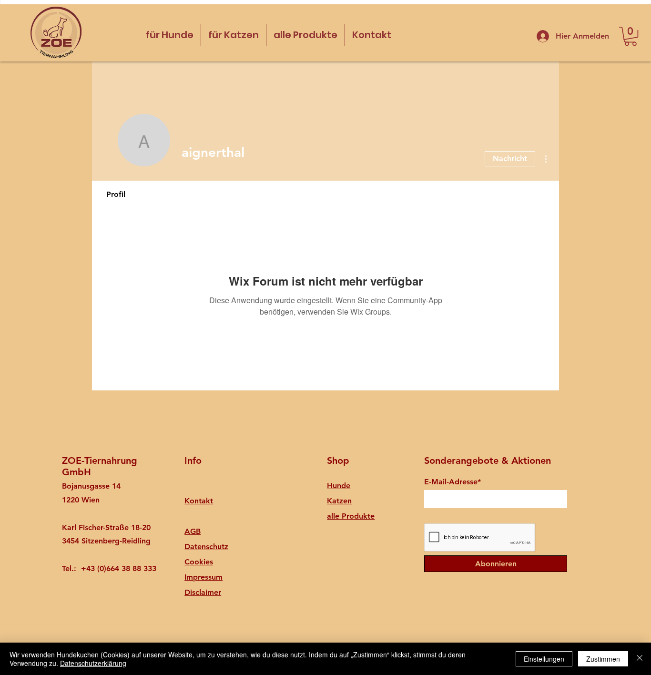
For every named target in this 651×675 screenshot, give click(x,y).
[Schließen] (639, 658)
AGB (192, 531)
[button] (630, 36)
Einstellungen (544, 659)
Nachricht (510, 158)
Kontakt (198, 500)
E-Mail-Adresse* (452, 482)
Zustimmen (603, 659)
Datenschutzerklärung (93, 663)
